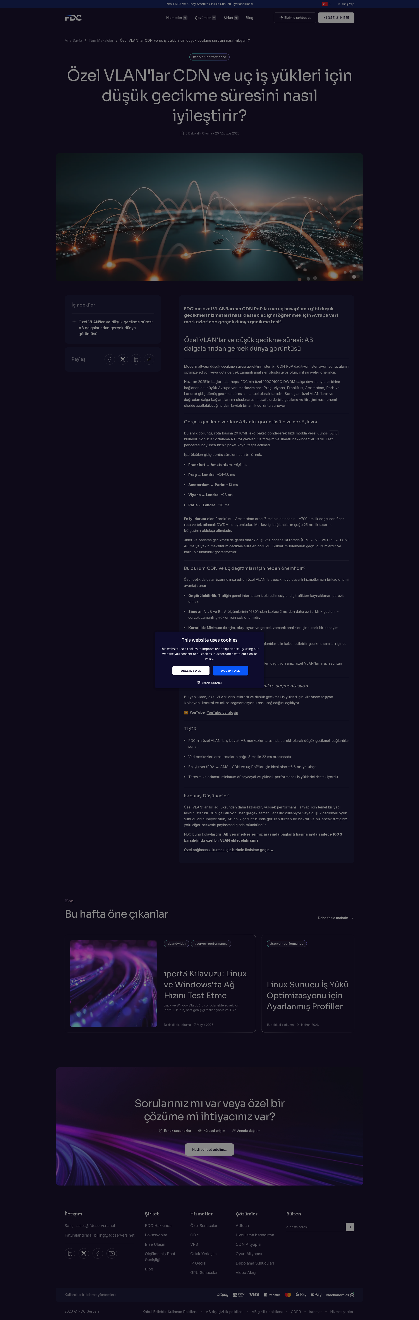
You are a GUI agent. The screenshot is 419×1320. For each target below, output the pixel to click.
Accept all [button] (230, 670)
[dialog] (209, 660)
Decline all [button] (191, 670)
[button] (209, 682)
